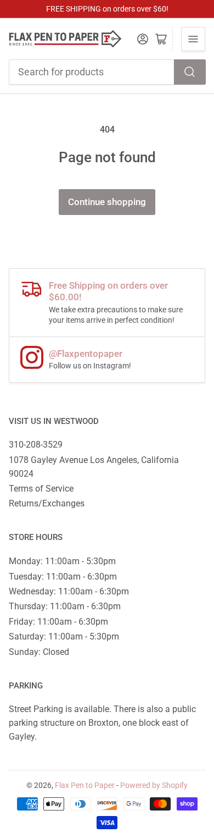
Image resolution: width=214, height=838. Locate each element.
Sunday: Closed (39, 652)
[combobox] (107, 72)
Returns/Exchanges (47, 503)
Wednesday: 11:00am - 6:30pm (69, 591)
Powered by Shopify (154, 785)
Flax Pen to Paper (85, 785)
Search (189, 72)
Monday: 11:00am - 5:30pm (62, 561)
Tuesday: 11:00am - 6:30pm (63, 576)
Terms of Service (41, 488)
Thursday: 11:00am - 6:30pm (65, 606)
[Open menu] (193, 39)
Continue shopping (107, 202)
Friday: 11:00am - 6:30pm (58, 621)
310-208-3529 (36, 444)
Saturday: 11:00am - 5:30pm (64, 636)
